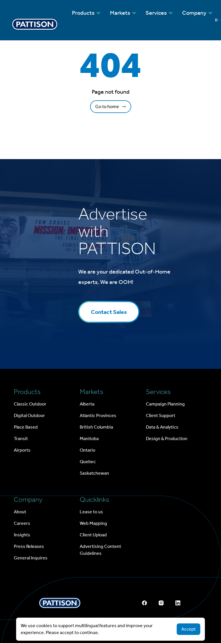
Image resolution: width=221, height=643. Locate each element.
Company (194, 12)
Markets (120, 12)
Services (156, 12)
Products (83, 12)
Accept (188, 629)
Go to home (107, 106)
